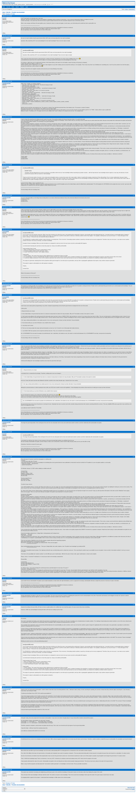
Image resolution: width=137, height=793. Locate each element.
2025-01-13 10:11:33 (7, 604)
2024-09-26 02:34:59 (7, 229)
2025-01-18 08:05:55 (7, 736)
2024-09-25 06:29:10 (7, 116)
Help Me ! (8, 12)
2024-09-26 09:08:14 (7, 294)
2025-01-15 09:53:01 (7, 715)
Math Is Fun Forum (9, 3)
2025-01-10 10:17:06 (7, 456)
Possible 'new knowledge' (18, 12)
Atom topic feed (130, 787)
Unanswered (131, 9)
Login (26, 6)
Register (22, 6)
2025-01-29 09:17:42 (7, 748)
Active (126, 9)
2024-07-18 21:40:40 (7, 15)
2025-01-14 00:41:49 (7, 616)
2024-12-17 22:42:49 (7, 431)
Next (14, 13)
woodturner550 (7, 38)
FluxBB (132, 789)
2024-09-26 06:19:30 (7, 283)
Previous (8, 13)
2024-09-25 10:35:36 (7, 164)
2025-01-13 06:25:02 (7, 593)
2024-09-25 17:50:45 (7, 207)
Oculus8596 (6, 167)
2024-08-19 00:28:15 (7, 47)
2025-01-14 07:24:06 (7, 687)
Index (4, 6)
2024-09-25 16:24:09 (7, 195)
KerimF (4, 18)
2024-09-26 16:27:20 (7, 343)
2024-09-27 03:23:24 (7, 366)
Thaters (5, 618)
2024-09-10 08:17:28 (7, 81)
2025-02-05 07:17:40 (7, 769)
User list (8, 6)
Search (17, 6)
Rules (13, 6)
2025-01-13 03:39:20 (7, 578)
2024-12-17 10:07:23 (7, 420)
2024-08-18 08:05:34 (7, 35)
